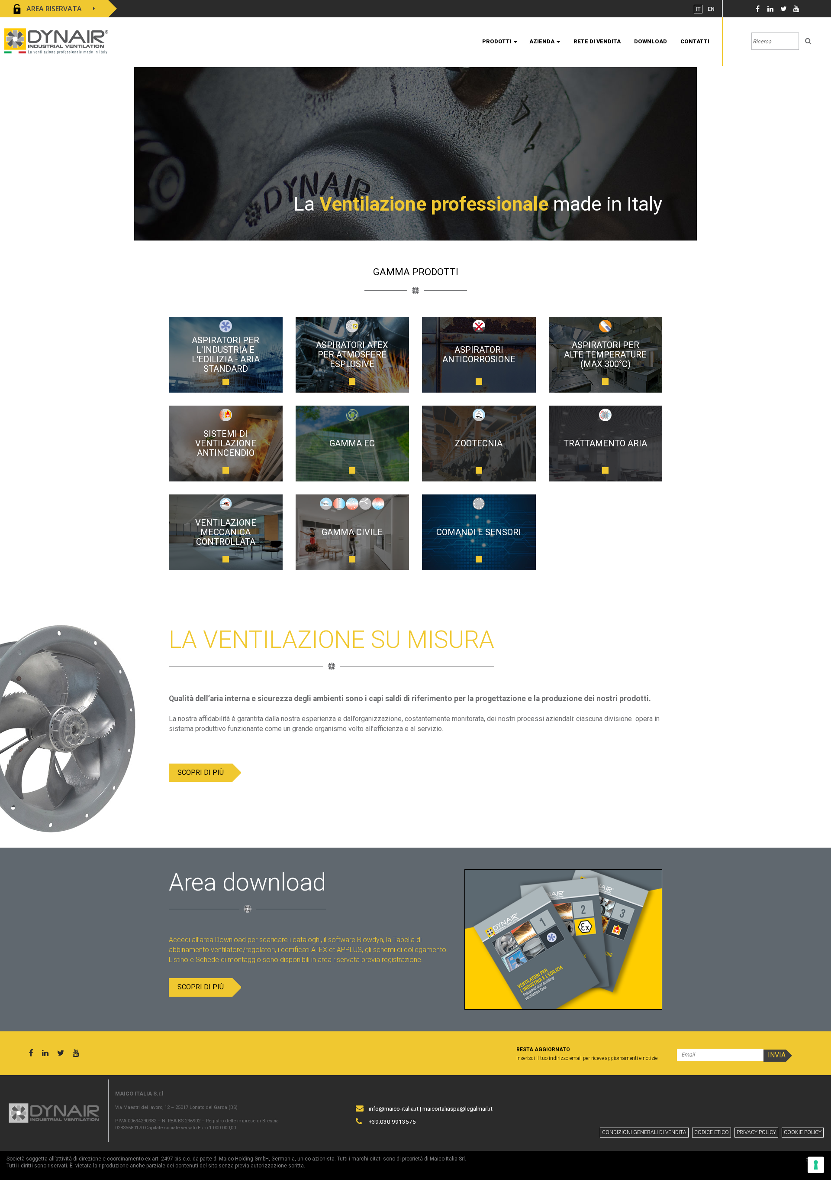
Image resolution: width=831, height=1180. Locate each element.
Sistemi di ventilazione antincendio (225, 443)
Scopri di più (200, 772)
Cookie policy (802, 1132)
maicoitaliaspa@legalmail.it (457, 1108)
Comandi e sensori (478, 532)
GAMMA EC (352, 443)
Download (650, 41)
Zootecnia (478, 443)
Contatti (694, 41)
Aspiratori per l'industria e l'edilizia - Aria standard (226, 354)
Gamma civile (352, 532)
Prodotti (497, 41)
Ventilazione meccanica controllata (225, 532)
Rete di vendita (597, 41)
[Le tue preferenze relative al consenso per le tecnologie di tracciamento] (816, 1165)
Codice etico (711, 1132)
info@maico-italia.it (394, 1108)
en (711, 9)
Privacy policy (756, 1132)
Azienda (542, 41)
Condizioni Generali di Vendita (644, 1132)
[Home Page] (56, 40)
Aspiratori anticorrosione (478, 354)
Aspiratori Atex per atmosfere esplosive (352, 354)
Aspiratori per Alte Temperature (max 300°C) (605, 354)
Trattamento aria (605, 443)
